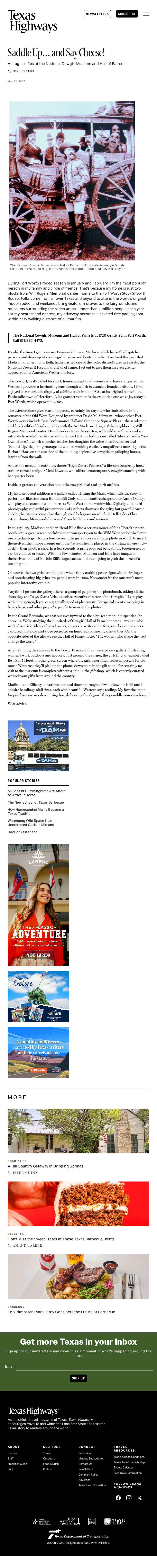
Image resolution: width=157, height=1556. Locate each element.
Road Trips (17, 1161)
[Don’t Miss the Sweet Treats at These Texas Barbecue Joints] (78, 1224)
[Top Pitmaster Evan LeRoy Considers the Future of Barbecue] (78, 1297)
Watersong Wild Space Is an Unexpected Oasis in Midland (31, 823)
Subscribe (127, 14)
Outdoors (49, 1458)
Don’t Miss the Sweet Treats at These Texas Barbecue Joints (61, 1239)
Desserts (16, 1233)
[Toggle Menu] (146, 14)
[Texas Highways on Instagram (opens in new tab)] (128, 1497)
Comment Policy (88, 1474)
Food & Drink (51, 1464)
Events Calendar (124, 1467)
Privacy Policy (100, 1543)
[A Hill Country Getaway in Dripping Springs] (78, 1152)
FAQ (10, 1469)
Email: (10, 1366)
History (12, 1453)
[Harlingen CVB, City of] (38, 1020)
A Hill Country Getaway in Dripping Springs (46, 1166)
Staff (10, 1458)
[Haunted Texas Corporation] (38, 770)
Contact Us (85, 1464)
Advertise (84, 1480)
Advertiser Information (92, 1485)
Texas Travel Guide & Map (129, 1462)
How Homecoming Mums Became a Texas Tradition (36, 811)
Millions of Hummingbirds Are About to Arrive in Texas (37, 793)
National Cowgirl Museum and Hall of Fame (55, 335)
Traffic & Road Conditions (129, 1457)
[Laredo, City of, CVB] (38, 964)
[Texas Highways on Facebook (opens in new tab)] (118, 1497)
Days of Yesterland (22, 832)
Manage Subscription (91, 1458)
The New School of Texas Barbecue (36, 802)
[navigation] (146, 14)
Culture (47, 1469)
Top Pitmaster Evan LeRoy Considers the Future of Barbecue (61, 1312)
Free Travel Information (128, 1473)
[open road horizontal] (38, 1076)
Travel (46, 1453)
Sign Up (78, 1378)
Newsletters (97, 14)
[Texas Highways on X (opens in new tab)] (139, 1497)
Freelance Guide (17, 1464)
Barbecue (16, 1306)
